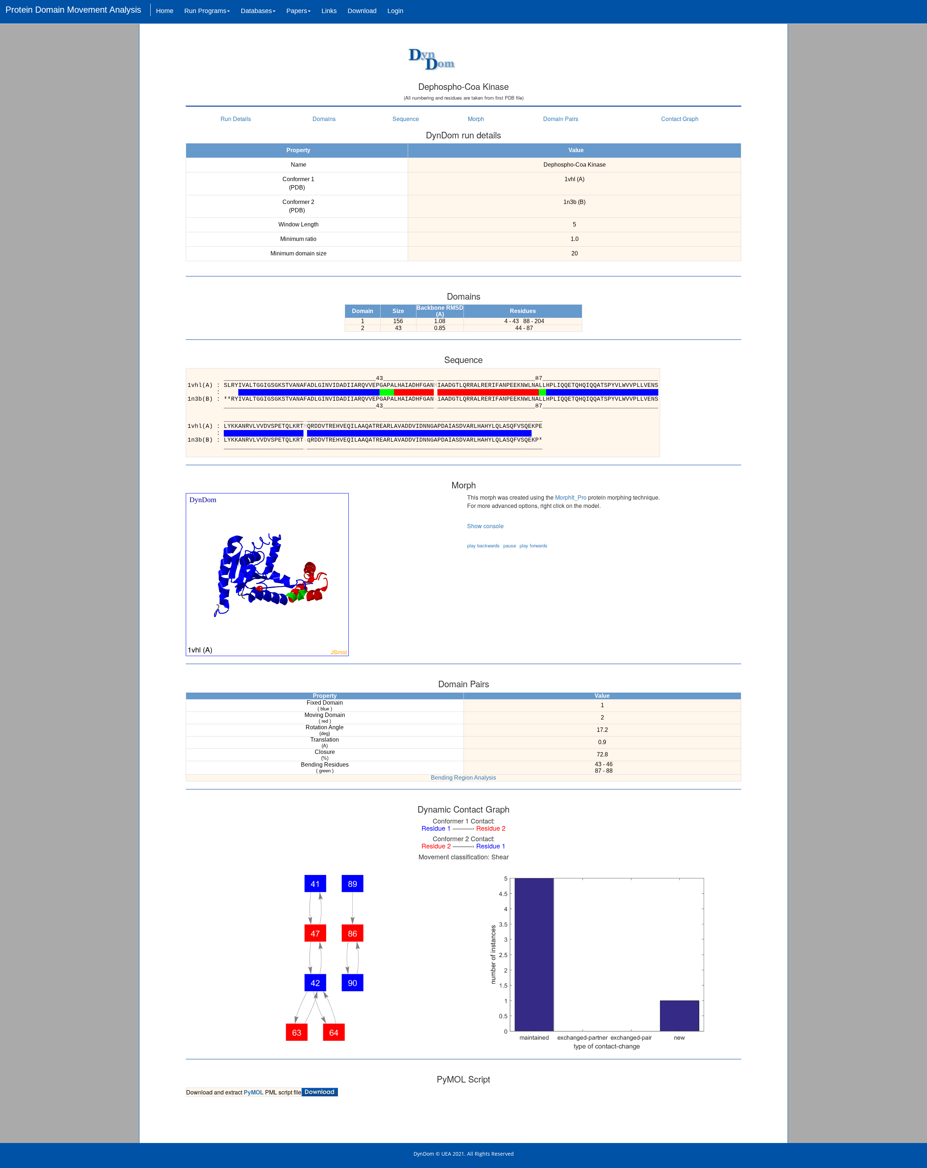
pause (509, 545)
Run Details (236, 118)
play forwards (534, 545)
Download (362, 10)
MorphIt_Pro (571, 497)
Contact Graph (680, 118)
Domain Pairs (560, 118)
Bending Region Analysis (463, 778)
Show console (485, 526)
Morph (476, 118)
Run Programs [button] (205, 10)
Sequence (406, 118)
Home (164, 10)
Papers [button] (296, 10)
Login (395, 10)
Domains (324, 118)
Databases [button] (256, 10)
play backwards (483, 545)
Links (329, 10)
